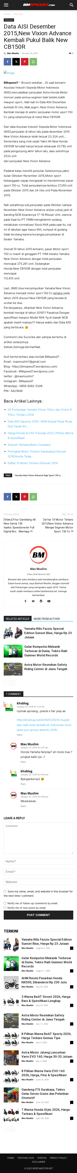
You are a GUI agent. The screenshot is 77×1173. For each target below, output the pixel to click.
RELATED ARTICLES (17, 618)
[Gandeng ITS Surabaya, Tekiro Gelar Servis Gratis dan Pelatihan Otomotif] (11, 1094)
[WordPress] (42, 601)
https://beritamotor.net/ (38, 574)
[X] (16, 61)
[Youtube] (50, 601)
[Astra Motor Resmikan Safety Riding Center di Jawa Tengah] (13, 669)
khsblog (23, 703)
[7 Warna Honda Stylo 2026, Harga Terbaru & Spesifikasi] (11, 1115)
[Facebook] (7, 61)
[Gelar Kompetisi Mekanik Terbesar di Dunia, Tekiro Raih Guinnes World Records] (13, 651)
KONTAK (42, 1157)
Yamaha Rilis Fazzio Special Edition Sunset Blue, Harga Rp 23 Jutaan (48, 633)
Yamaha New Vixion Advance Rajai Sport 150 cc (38, 475)
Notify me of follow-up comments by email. (32, 903)
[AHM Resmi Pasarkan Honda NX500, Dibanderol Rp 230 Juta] (11, 983)
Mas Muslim (13, 53)
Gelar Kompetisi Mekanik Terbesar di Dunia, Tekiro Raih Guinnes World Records (45, 651)
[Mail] (35, 601)
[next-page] (12, 683)
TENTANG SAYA (26, 1157)
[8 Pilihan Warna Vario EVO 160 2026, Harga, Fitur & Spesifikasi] (11, 1076)
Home (7, 14)
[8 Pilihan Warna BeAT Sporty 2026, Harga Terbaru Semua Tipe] (11, 1039)
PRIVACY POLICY (58, 1157)
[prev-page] (6, 683)
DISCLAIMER (38, 1161)
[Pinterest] (24, 61)
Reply (19, 734)
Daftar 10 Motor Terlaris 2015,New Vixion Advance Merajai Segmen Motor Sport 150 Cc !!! (57, 525)
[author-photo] (38, 563)
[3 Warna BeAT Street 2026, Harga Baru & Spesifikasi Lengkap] (11, 1002)
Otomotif (18, 14)
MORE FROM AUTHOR (47, 618)
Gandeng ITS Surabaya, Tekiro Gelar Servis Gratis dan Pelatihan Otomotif (45, 1094)
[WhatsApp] (33, 61)
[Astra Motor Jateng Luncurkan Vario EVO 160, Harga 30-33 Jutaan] (11, 1057)
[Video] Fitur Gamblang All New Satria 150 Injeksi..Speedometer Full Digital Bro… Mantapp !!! (20, 525)
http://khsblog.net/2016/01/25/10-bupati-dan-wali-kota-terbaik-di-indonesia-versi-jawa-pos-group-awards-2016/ (45, 724)
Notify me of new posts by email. (26, 907)
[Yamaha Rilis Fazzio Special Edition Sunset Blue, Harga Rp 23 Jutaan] (13, 633)
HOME (10, 1157)
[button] (6, 5)
